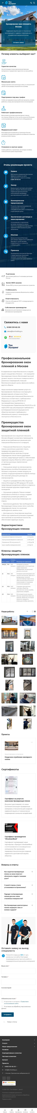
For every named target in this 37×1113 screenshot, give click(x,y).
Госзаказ (5, 1049)
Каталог (5, 1060)
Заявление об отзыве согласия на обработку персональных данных (15, 1095)
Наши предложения (9, 1046)
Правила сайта (6, 1099)
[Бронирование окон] (9, 620)
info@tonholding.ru (11, 1070)
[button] (18, 874)
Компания (6, 1040)
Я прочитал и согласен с (16, 1002)
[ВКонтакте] (4, 1078)
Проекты (5, 1063)
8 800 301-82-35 (10, 1066)
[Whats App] (8, 1078)
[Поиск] (34, 3)
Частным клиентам (9, 1056)
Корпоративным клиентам (12, 1053)
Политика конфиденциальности (12, 1092)
